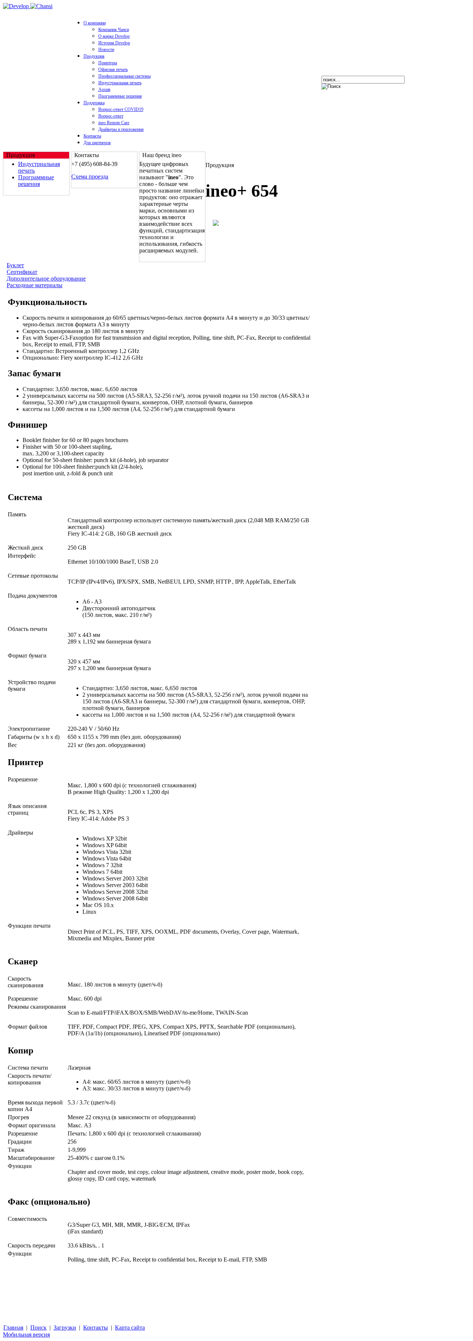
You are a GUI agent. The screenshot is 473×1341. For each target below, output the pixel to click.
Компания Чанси (113, 29)
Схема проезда (89, 176)
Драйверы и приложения (121, 129)
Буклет (15, 265)
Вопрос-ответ (110, 116)
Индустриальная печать (120, 82)
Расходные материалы (34, 285)
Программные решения (120, 96)
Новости (106, 49)
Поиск (38, 1327)
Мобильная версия (26, 1334)
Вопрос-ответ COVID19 (120, 109)
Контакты (92, 136)
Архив (104, 89)
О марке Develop (114, 36)
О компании (95, 23)
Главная (13, 1327)
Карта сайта (130, 1327)
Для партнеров (97, 142)
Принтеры (107, 62)
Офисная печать (113, 69)
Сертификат (22, 272)
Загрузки (65, 1327)
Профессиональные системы (124, 76)
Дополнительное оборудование (46, 278)
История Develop (114, 42)
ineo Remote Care (113, 122)
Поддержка (94, 102)
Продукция (94, 56)
